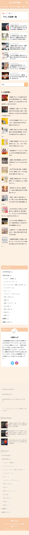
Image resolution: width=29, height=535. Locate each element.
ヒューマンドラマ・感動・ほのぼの (14, 285)
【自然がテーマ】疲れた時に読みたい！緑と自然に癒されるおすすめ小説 (18, 232)
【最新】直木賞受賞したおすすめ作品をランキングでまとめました (18, 162)
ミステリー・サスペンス (11, 294)
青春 (6, 315)
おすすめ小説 (4, 6)
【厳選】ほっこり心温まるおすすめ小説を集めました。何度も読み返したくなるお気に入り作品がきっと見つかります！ (14, 100)
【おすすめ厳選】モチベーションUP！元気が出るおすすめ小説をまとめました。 (18, 122)
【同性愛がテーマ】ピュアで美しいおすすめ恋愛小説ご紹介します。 (18, 153)
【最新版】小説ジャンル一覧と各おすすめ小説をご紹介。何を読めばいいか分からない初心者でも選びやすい (14, 112)
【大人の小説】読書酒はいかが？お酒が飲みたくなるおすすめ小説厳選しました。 (18, 223)
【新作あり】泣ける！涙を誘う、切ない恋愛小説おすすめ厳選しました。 (18, 190)
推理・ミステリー (10, 303)
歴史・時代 (8, 309)
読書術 (18, 6)
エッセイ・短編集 (10, 279)
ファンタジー (8, 288)
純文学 (7, 312)
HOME (15, 521)
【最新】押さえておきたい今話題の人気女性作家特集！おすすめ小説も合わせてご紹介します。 (14, 133)
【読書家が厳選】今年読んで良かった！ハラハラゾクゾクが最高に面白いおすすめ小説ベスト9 (14, 242)
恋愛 (6, 300)
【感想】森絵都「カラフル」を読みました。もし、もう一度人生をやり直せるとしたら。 (18, 143)
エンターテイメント (10, 282)
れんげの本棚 (14, 2)
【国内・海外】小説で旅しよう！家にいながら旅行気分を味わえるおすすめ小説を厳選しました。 (14, 200)
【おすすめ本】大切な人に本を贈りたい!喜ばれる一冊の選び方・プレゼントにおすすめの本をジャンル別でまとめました (14, 212)
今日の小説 (12, 6)
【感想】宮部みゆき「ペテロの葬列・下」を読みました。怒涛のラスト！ (18, 181)
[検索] (26, 84)
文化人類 (7, 306)
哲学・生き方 (8, 297)
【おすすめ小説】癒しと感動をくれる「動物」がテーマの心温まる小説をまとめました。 (18, 171)
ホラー (7, 291)
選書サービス (7, 322)
